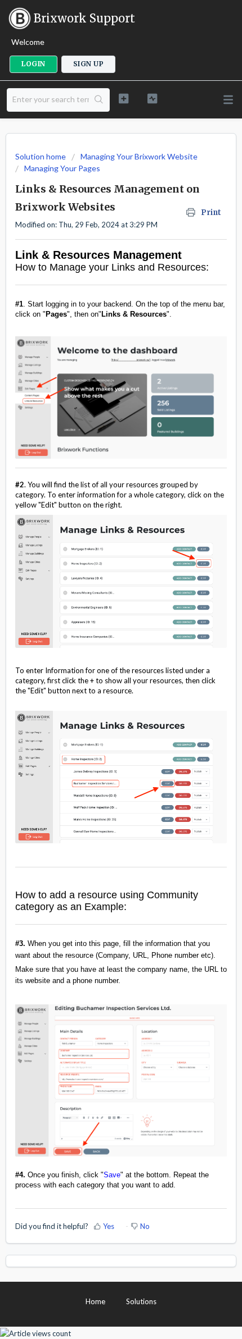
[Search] (99, 100)
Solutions (141, 1301)
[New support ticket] (123, 98)
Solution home (41, 156)
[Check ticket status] (152, 98)
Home (95, 1301)
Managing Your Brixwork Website (139, 156)
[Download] (100, 677)
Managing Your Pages (62, 168)
